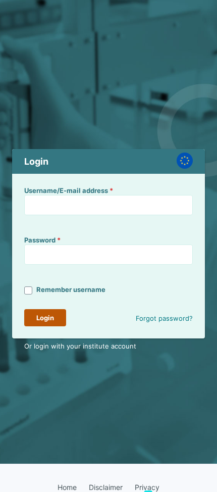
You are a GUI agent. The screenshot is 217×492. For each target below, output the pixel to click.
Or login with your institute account (80, 346)
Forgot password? (164, 318)
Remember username (70, 289)
